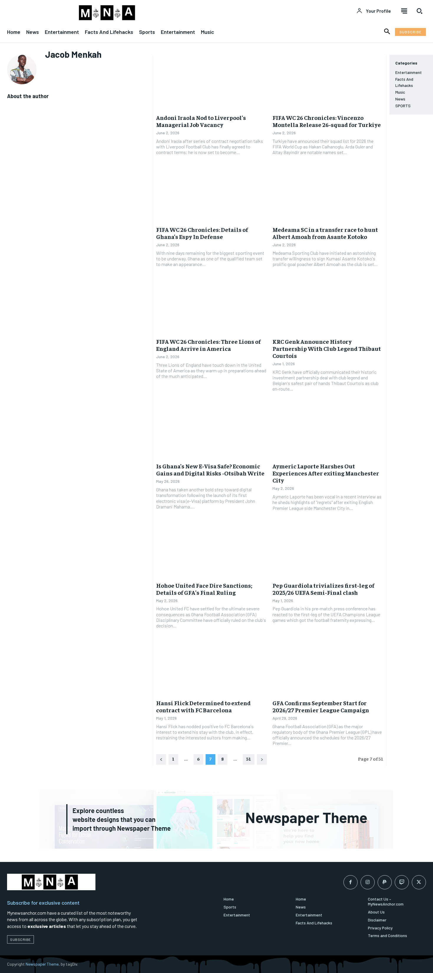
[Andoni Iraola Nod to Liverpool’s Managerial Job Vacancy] (211, 82)
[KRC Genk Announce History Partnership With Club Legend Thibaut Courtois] (327, 306)
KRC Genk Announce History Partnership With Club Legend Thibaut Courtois (326, 348)
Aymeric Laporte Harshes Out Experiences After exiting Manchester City (325, 473)
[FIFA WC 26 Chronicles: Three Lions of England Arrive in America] (211, 306)
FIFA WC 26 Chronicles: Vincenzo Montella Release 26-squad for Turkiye (326, 121)
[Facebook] (350, 882)
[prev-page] (161, 759)
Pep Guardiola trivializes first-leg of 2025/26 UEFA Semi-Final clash (323, 589)
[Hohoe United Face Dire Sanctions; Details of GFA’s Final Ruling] (211, 550)
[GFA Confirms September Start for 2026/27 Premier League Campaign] (327, 668)
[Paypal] (385, 882)
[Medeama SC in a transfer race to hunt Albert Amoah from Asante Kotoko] (327, 194)
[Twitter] (419, 882)
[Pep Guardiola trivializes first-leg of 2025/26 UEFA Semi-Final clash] (327, 550)
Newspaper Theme (42, 964)
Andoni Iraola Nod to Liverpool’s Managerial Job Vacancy (201, 121)
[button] (419, 10)
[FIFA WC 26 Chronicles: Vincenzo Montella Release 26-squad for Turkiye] (327, 82)
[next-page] (262, 759)
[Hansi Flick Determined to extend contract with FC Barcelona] (211, 668)
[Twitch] (402, 882)
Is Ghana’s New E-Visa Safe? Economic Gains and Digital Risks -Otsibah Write (210, 469)
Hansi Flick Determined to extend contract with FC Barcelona (203, 706)
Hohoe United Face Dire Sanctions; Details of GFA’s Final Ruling (204, 589)
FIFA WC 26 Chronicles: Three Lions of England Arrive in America (208, 345)
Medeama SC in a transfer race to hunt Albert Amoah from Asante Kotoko (325, 233)
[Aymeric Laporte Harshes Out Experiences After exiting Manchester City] (327, 431)
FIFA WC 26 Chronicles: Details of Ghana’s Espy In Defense (202, 233)
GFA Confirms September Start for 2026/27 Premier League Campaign (320, 706)
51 (248, 758)
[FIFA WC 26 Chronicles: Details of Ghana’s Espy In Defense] (211, 194)
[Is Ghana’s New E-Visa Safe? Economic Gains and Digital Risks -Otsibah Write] (211, 431)
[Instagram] (368, 882)
